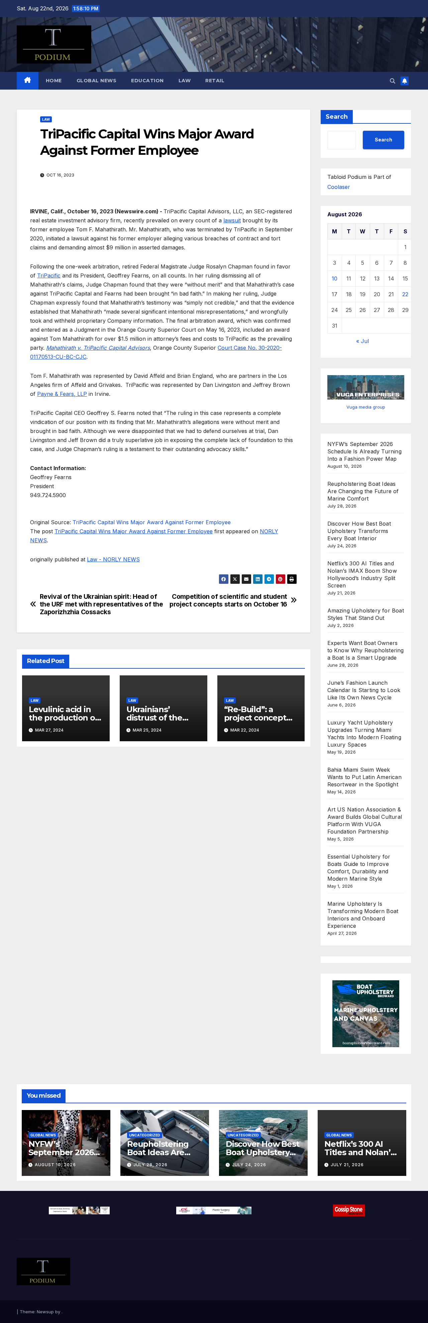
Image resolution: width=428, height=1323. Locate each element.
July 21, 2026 (347, 1164)
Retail (214, 81)
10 (334, 278)
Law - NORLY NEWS (113, 559)
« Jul (362, 341)
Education (147, 81)
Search (337, 116)
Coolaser (338, 187)
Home (54, 81)
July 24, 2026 (249, 1164)
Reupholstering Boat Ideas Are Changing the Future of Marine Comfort (363, 491)
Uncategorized (144, 1135)
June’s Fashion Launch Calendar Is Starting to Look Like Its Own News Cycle (364, 690)
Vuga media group (365, 407)
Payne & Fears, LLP (62, 394)
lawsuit (232, 220)
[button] (392, 81)
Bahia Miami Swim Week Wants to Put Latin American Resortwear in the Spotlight (364, 777)
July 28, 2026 (150, 1164)
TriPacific (49, 275)
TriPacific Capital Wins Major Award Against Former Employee (152, 522)
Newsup (45, 1311)
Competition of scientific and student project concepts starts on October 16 (228, 600)
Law (185, 81)
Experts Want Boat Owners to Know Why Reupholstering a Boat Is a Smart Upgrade (365, 650)
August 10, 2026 (55, 1164)
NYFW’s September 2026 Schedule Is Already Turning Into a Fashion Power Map (364, 451)
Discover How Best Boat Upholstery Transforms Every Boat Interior (359, 531)
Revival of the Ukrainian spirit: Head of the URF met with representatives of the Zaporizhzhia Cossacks (101, 604)
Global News (97, 81)
